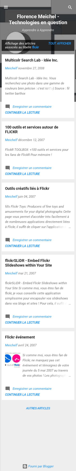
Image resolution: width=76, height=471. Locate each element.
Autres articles (38, 408)
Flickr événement (20, 337)
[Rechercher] (70, 7)
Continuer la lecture (22, 113)
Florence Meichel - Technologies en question (38, 19)
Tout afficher (59, 43)
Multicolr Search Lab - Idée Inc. (31, 60)
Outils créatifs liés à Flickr (27, 188)
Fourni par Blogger (40, 466)
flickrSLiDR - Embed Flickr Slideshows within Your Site (28, 262)
